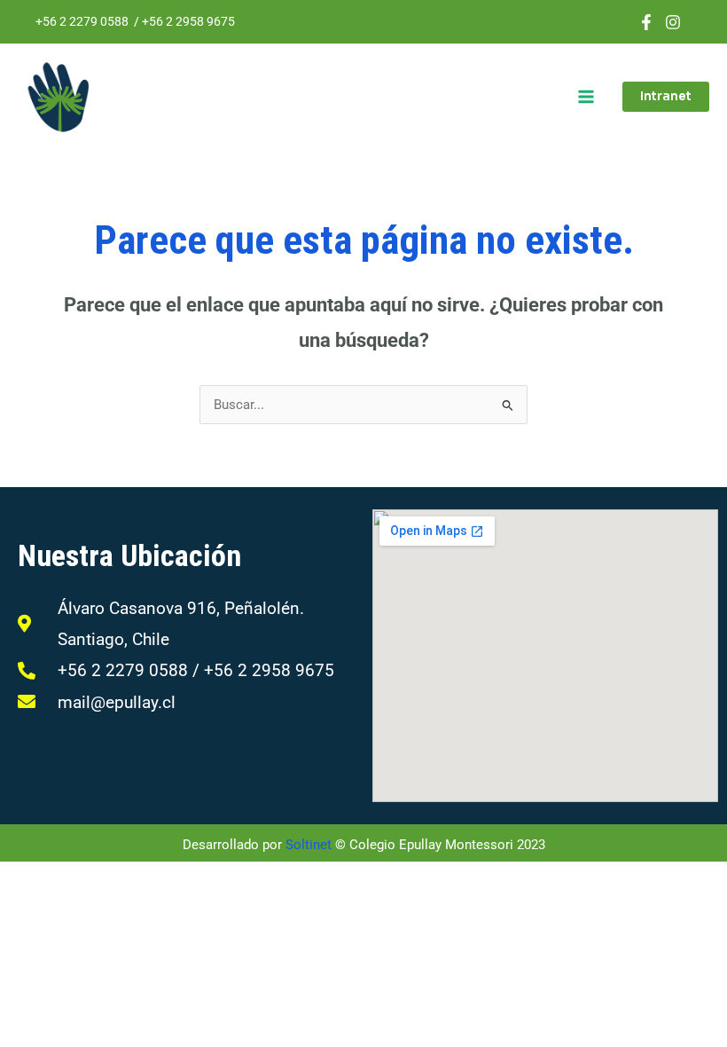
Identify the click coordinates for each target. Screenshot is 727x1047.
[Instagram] (673, 22)
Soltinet (308, 845)
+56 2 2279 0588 (82, 21)
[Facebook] (646, 22)
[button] (665, 97)
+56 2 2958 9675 (188, 21)
